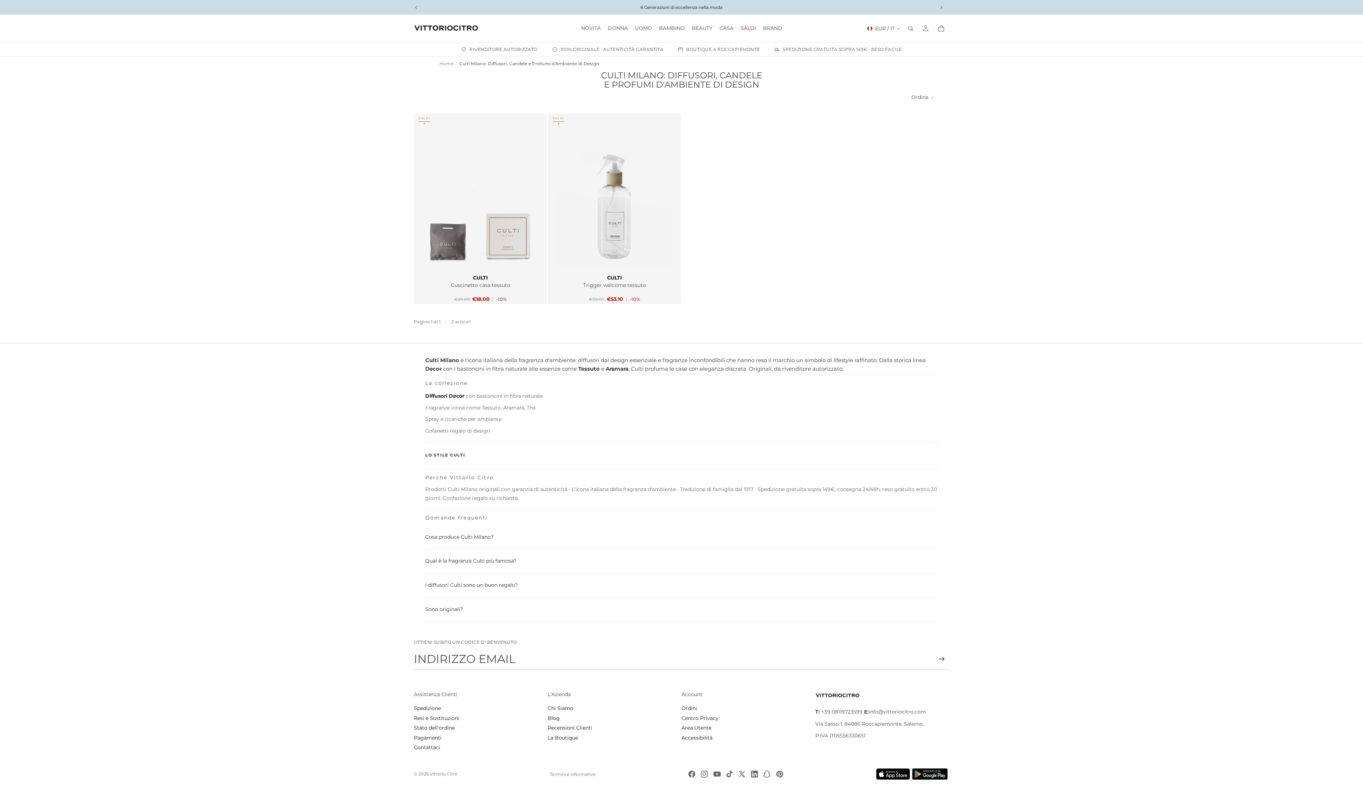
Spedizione (427, 708)
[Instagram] (704, 774)
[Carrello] (941, 28)
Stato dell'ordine (434, 728)
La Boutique (563, 738)
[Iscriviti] (941, 659)
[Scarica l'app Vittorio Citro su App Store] (893, 774)
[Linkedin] (754, 774)
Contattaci (427, 747)
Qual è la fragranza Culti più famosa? (470, 561)
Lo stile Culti (445, 455)
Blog (554, 718)
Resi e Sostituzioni (436, 718)
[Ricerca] (911, 28)
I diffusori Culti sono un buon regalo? (471, 585)
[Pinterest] (779, 774)
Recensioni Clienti (570, 728)
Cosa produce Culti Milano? (459, 537)
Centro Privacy (700, 718)
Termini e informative (572, 774)
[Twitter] (742, 774)
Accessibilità (697, 738)
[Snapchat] (767, 774)
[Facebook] (692, 774)
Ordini (689, 708)
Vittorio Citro (444, 774)
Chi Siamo (560, 708)
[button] (923, 97)
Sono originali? (444, 609)
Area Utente (696, 728)
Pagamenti (428, 738)
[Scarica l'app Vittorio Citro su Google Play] (931, 774)
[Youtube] (717, 774)
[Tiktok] (729, 774)
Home (446, 63)
